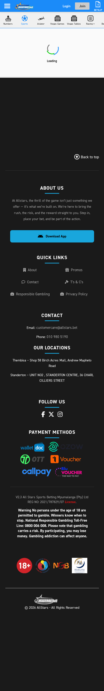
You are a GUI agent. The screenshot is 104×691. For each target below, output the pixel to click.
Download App (56, 236)
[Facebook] (43, 414)
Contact (33, 282)
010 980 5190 (57, 336)
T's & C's (76, 282)
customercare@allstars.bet (56, 327)
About (32, 270)
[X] (51, 414)
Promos (76, 270)
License (70, 502)
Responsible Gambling (33, 294)
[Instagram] (60, 414)
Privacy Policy (77, 294)
